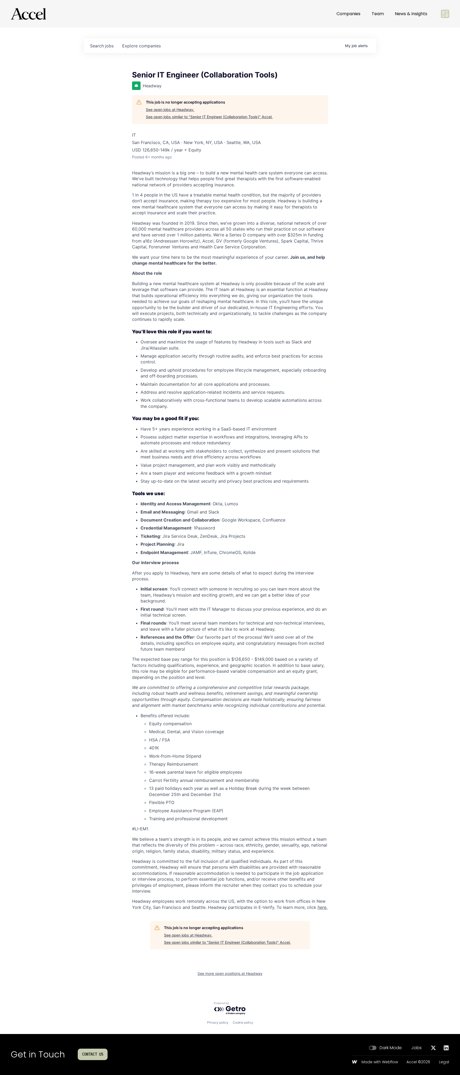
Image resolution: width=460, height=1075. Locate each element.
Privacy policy (217, 1022)
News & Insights (411, 14)
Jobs (416, 1048)
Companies (348, 14)
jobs (102, 45)
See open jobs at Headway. (170, 109)
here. (322, 907)
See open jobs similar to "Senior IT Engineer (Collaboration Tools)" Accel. (209, 116)
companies (141, 45)
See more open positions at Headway (230, 973)
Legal (444, 1062)
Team (378, 14)
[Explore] (445, 14)
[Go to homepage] (28, 13)
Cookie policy (243, 1022)
